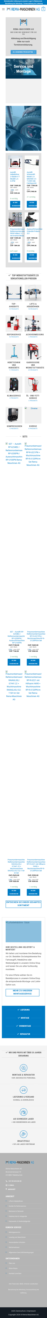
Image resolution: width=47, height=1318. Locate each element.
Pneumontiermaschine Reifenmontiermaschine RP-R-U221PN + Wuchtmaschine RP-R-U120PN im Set (36, 636)
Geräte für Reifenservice (17, 1206)
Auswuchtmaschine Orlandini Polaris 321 (34, 231)
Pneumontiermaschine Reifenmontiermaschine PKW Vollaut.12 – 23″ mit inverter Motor (19, 232)
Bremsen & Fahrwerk (16, 1211)
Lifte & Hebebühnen (16, 1201)
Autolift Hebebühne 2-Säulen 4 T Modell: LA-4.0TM (15, 176)
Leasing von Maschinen (17, 1237)
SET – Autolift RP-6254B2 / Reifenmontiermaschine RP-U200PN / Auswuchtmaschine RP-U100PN (17, 637)
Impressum (31, 1311)
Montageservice (14, 1232)
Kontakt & (12, 1273)
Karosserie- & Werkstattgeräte (19, 1221)
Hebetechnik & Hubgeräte (18, 1216)
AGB (13, 1311)
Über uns (12, 1263)
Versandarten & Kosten (17, 1242)
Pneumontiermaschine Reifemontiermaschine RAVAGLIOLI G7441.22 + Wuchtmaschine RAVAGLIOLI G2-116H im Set (16, 866)
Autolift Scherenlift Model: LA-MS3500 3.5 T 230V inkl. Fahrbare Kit (31, 177)
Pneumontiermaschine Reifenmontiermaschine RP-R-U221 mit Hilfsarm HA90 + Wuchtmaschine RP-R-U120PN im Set (36, 865)
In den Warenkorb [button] (16, 204)
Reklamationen (14, 1247)
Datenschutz (21, 1311)
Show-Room (13, 1268)
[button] (3, 9)
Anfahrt (18, 1273)
